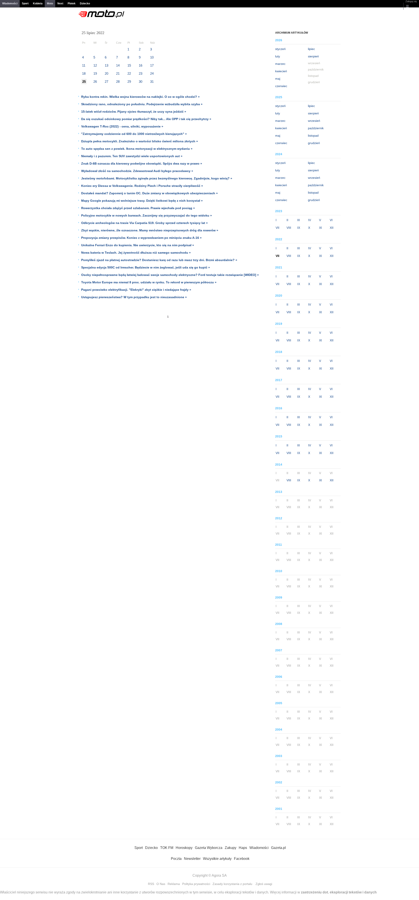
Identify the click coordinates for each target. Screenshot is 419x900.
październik (316, 128)
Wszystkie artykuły (217, 858)
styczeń (280, 49)
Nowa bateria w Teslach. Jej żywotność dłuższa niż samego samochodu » (136, 252)
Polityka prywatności (196, 884)
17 (152, 65)
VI (331, 220)
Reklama (174, 884)
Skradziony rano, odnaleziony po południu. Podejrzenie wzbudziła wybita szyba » (142, 104)
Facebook (241, 858)
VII (277, 227)
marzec (280, 63)
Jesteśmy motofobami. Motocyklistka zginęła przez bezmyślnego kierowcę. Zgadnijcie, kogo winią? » (156, 178)
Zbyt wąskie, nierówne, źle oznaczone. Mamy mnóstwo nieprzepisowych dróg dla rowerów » (149, 230)
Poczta (176, 858)
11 (83, 65)
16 (140, 65)
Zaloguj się (411, 1)
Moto (50, 3)
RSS (151, 884)
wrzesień (314, 120)
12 (95, 65)
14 (118, 65)
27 (106, 81)
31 (152, 81)
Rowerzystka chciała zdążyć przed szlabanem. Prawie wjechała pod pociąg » (138, 208)
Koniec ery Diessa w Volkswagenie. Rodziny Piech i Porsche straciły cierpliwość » (142, 186)
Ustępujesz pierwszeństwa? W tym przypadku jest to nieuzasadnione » (134, 297)
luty (277, 56)
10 (152, 57)
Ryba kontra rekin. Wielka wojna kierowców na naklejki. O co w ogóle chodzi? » (140, 96)
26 (95, 81)
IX (298, 227)
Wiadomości (9, 3)
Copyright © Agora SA (209, 875)
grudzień (314, 143)
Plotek (72, 3)
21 (118, 73)
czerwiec (281, 86)
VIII (289, 227)
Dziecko (85, 3)
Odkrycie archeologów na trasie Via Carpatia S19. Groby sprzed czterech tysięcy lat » (144, 223)
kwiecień (281, 71)
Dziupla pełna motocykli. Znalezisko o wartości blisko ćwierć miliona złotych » (139, 141)
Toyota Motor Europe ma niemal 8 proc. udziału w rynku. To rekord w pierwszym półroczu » (148, 282)
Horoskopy (184, 848)
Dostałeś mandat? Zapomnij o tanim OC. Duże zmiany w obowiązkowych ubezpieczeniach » (149, 193)
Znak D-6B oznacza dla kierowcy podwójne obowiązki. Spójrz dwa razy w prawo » (141, 163)
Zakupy (230, 848)
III (298, 220)
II (287, 220)
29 (129, 81)
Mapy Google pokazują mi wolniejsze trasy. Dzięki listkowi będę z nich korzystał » (142, 200)
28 (118, 81)
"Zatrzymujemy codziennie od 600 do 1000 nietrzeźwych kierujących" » (134, 134)
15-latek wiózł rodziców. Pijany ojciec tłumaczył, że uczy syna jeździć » (133, 111)
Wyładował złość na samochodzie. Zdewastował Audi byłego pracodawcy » (137, 171)
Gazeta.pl (278, 848)
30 (140, 81)
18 (84, 73)
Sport (25, 3)
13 (106, 65)
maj (277, 78)
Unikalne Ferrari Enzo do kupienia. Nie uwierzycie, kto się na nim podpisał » (137, 245)
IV (309, 220)
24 (152, 73)
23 (140, 73)
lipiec (311, 49)
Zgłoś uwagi (264, 884)
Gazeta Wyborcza (208, 848)
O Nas (160, 884)
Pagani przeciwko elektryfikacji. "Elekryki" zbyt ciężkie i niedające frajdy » (136, 289)
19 (95, 73)
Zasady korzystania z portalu (232, 884)
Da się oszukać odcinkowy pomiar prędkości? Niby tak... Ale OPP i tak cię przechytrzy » (146, 119)
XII (331, 227)
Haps (243, 848)
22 (129, 73)
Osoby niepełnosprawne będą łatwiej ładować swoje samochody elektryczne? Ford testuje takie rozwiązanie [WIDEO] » (170, 275)
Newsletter (192, 858)
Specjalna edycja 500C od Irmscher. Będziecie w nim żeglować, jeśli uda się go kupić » (145, 267)
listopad (313, 135)
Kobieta (38, 3)
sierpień (313, 56)
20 (106, 73)
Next (60, 3)
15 (129, 65)
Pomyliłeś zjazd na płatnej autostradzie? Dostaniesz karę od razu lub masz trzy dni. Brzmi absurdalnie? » (159, 260)
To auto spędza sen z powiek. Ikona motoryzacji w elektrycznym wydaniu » (136, 148)
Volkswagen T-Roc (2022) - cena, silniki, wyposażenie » (122, 126)
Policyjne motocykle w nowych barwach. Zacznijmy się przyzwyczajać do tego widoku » (146, 215)
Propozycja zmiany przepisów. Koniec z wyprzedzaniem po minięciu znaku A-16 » (141, 237)
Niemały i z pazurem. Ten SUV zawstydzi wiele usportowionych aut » (131, 156)
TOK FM (166, 848)
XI (320, 227)
